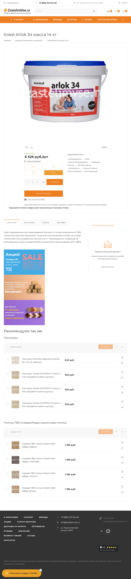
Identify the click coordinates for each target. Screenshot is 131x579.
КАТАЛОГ (28, 517)
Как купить (29, 223)
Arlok (104, 147)
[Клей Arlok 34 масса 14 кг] (65, 93)
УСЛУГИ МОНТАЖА (26, 522)
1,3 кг (34, 167)
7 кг (33, 173)
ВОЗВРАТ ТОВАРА (12, 536)
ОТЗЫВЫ (8, 531)
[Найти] (94, 11)
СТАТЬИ (31, 536)
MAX (108, 531)
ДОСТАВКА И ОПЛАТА (15, 526)
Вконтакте (101, 531)
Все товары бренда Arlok (103, 225)
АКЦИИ (7, 522)
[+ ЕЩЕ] (123, 19)
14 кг (54, 173)
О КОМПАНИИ (11, 517)
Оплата (45, 223)
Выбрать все (16, 347)
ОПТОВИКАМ (38, 526)
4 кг (53, 167)
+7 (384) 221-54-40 (70, 517)
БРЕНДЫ (43, 517)
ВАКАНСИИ (24, 531)
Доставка (61, 223)
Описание (12, 223)
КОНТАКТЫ (9, 540)
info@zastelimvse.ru (70, 522)
